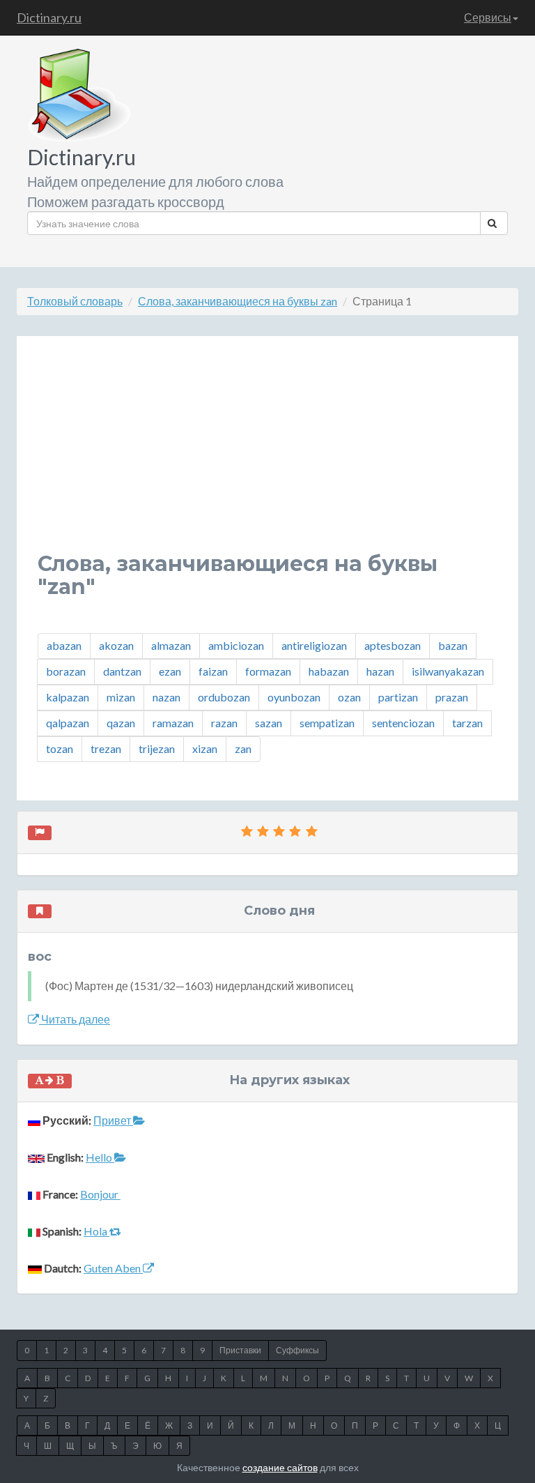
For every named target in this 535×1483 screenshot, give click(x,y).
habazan (329, 671)
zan (243, 748)
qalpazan (67, 722)
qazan (121, 722)
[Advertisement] (267, 454)
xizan (204, 748)
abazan (64, 645)
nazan (166, 697)
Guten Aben (113, 1268)
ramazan (173, 722)
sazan (268, 722)
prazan (451, 697)
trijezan (157, 748)
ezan (170, 671)
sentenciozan (403, 722)
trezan (106, 748)
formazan (268, 671)
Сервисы (487, 17)
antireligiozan (314, 645)
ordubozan (224, 697)
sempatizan (327, 722)
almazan (171, 645)
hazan (380, 671)
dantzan (122, 671)
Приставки (240, 1350)
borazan (66, 671)
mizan (121, 697)
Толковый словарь (75, 300)
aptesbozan (392, 645)
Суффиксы (297, 1350)
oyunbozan (294, 697)
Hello (100, 1157)
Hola (96, 1231)
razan (224, 722)
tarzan (467, 722)
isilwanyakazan (448, 671)
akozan (116, 645)
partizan (398, 697)
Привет (113, 1120)
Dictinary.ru (49, 17)
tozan (59, 748)
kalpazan (67, 697)
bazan (452, 645)
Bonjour (100, 1194)
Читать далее (74, 1019)
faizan (213, 671)
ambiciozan (236, 645)
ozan (349, 697)
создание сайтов (280, 1467)
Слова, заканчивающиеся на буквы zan (237, 300)
